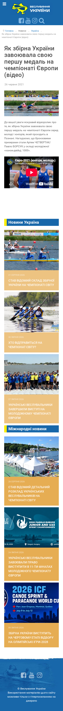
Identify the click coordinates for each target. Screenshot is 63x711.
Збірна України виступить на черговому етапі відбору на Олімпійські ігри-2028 (30, 637)
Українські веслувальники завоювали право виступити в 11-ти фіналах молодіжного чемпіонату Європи (30, 566)
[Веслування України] (31, 8)
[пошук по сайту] (42, 20)
